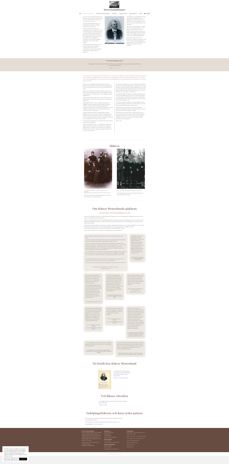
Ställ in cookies (8, 459)
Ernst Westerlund (88, 13)
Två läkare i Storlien (103, 403)
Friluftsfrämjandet (130, 445)
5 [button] (115, 66)
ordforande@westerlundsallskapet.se (112, 440)
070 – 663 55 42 (107, 439)
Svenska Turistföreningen (132, 441)
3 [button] (113, 66)
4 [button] (114, 66)
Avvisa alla (16, 459)
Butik (140, 13)
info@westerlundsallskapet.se (110, 435)
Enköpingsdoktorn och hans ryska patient (94, 422)
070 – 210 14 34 (107, 446)
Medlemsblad (133, 13)
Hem (80, 13)
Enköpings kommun (131, 443)
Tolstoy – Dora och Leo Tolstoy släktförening (136, 434)
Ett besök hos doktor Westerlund (120, 376)
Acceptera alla (23, 459)
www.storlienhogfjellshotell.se (133, 439)
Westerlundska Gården (103, 13)
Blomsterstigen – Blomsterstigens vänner (135, 436)
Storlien (114, 13)
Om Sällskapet (123, 13)
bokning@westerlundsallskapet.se (111, 447)
